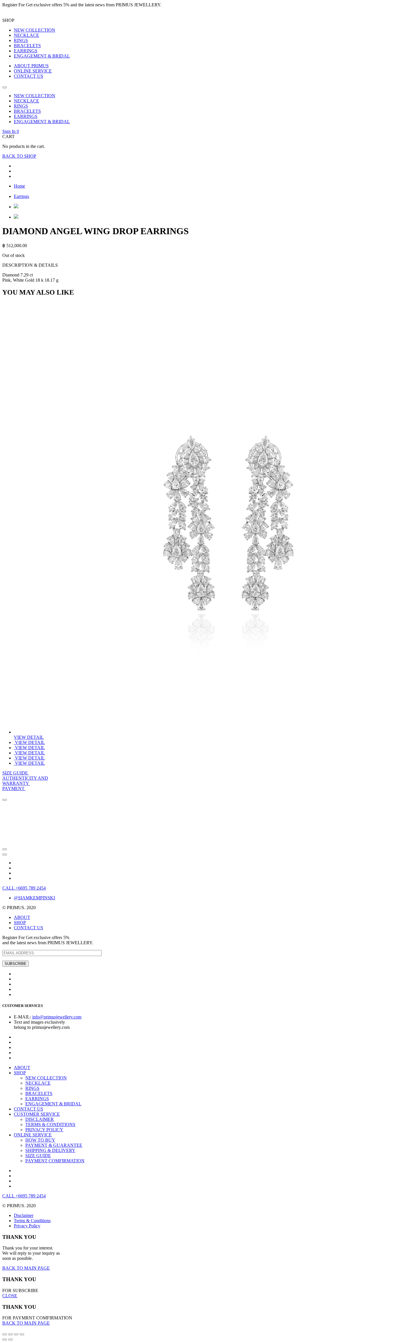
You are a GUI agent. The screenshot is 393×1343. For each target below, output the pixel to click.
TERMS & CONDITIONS (50, 1124)
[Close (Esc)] (4, 1334)
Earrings (21, 196)
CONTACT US (28, 76)
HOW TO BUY (40, 1140)
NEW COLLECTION (34, 30)
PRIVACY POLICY (44, 1129)
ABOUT (22, 917)
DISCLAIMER (39, 1119)
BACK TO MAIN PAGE (26, 1268)
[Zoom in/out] (22, 1334)
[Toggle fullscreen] (16, 1334)
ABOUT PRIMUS (31, 65)
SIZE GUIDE (38, 1155)
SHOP (20, 922)
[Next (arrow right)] (10, 1339)
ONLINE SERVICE (33, 70)
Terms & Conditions (32, 1220)
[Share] (10, 1334)
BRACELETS (27, 45)
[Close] (4, 800)
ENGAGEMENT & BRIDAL (42, 56)
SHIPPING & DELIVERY (50, 1150)
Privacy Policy (27, 1225)
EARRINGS (25, 50)
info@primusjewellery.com (56, 1016)
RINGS (21, 40)
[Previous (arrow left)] (4, 1339)
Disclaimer (23, 1215)
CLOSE (9, 1295)
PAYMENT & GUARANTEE (53, 1145)
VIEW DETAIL (29, 737)
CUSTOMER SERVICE (37, 1114)
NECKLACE (26, 35)
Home (19, 186)
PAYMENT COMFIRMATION (55, 1160)
